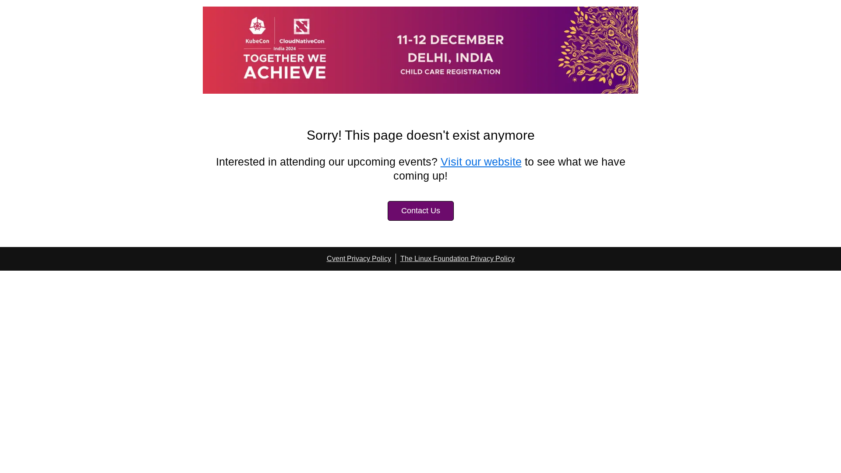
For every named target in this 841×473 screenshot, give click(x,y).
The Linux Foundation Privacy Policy (457, 258)
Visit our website (481, 161)
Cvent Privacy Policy (359, 258)
